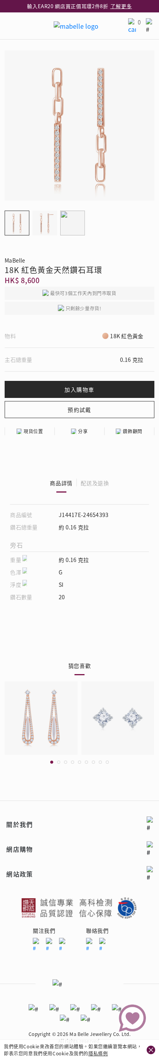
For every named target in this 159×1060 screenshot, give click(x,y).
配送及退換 (95, 483)
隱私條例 (98, 1053)
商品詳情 (61, 483)
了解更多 (121, 6)
